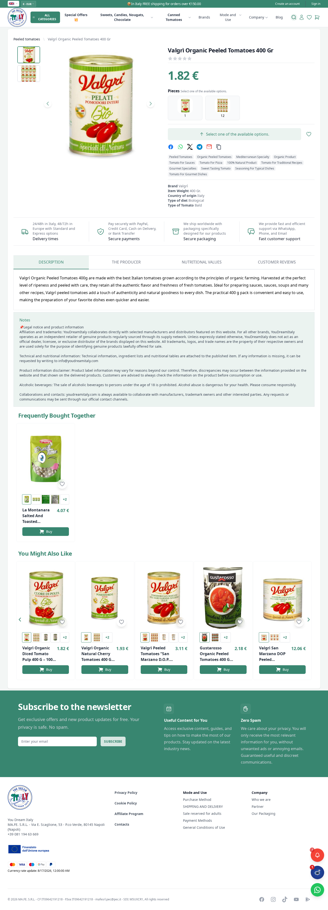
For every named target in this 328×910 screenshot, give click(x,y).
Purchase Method (197, 799)
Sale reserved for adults (202, 813)
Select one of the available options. (237, 134)
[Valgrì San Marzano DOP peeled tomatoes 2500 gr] (282, 598)
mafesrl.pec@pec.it (108, 899)
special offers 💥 (76, 17)
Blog (279, 17)
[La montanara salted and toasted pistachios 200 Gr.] (45, 460)
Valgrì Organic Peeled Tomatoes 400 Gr (79, 39)
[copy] (219, 147)
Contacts (122, 824)
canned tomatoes (174, 17)
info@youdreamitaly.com (78, 360)
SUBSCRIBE (113, 741)
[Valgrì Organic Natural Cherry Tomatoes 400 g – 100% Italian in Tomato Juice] (104, 598)
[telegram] (199, 147)
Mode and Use (228, 17)
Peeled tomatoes (26, 39)
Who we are (261, 799)
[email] (209, 147)
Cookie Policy (126, 803)
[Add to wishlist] (62, 484)
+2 (65, 499)
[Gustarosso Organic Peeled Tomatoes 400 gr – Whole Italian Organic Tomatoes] (223, 598)
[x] (190, 147)
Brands (204, 17)
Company (256, 17)
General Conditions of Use (204, 827)
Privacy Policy (126, 792)
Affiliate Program (129, 813)
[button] (21, 620)
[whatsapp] (180, 147)
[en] (13, 3)
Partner (258, 806)
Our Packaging (263, 813)
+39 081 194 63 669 (23, 834)
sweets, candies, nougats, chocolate (122, 17)
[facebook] (171, 147)
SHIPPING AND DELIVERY (203, 806)
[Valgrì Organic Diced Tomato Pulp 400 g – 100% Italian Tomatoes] (45, 598)
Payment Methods (197, 820)
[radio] (185, 108)
